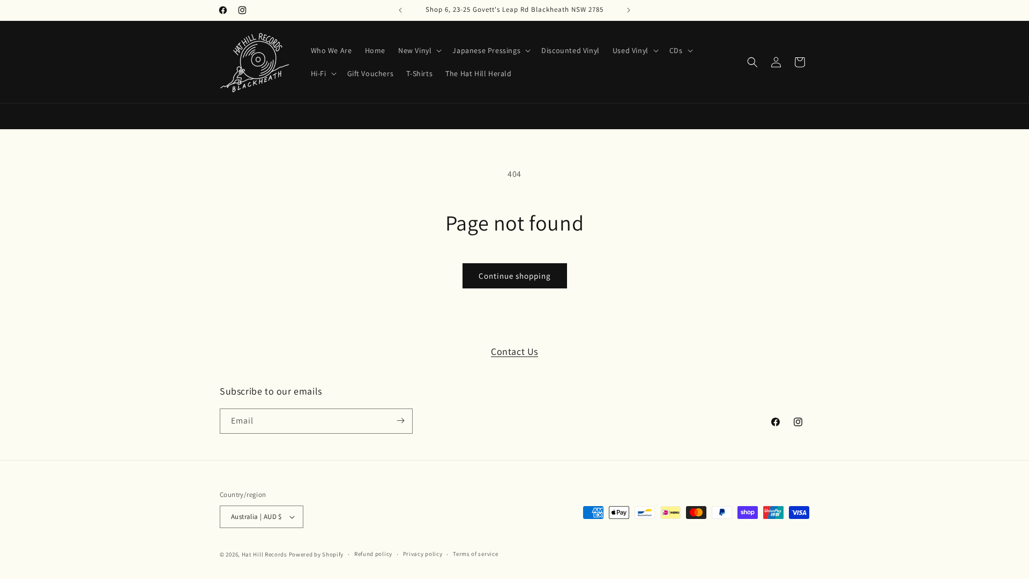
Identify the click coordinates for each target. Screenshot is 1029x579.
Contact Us (514, 351)
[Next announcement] (628, 10)
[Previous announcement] (400, 10)
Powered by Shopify (316, 554)
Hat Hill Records (264, 554)
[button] (419, 50)
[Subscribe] (400, 420)
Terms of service (475, 554)
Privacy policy (423, 554)
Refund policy (373, 554)
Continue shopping (515, 276)
